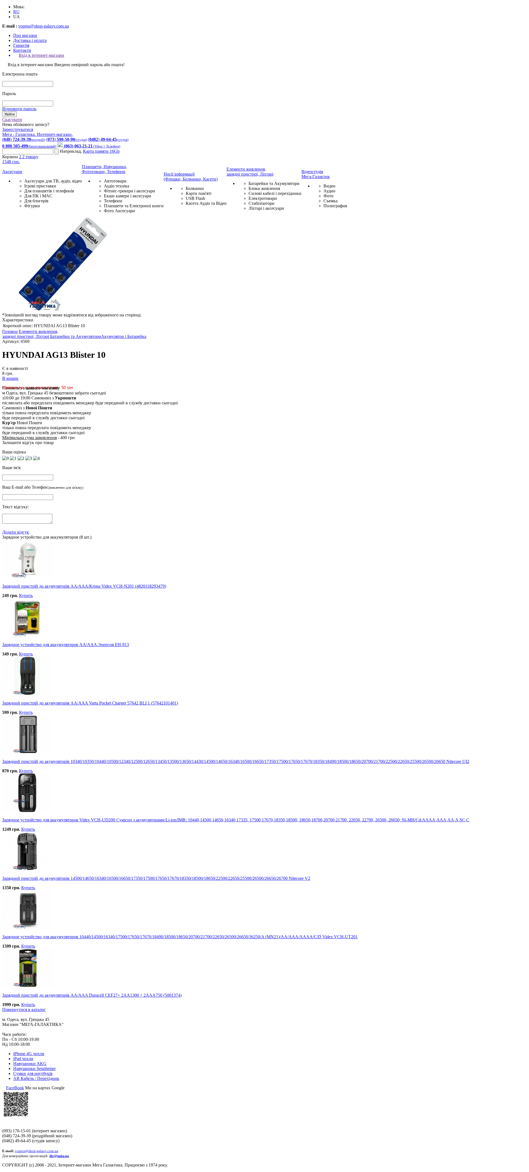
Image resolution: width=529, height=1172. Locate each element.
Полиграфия (335, 205)
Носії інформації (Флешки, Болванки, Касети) (191, 176)
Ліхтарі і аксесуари (266, 208)
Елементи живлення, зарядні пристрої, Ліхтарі (249, 171)
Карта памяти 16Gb (101, 151)
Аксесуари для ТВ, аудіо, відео (53, 181)
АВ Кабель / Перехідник (36, 1078)
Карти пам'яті (198, 193)
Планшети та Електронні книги (134, 205)
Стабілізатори (261, 203)
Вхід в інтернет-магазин (41, 55)
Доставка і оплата (30, 40)
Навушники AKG (30, 1063)
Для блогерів (36, 200)
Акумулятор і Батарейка (123, 336)
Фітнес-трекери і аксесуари (129, 191)
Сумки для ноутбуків (33, 1073)
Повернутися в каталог (24, 1009)
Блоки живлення (264, 188)
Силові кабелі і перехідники (275, 193)
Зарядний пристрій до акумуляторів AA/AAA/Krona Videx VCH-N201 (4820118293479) (84, 586)
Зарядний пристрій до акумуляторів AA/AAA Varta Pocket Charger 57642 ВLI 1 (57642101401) (90, 703)
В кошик (10, 378)
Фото (328, 195)
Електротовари (263, 198)
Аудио (329, 191)
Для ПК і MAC (38, 195)
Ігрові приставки (40, 186)
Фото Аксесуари (119, 210)
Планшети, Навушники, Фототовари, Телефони (104, 169)
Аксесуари (12, 171)
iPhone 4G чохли (28, 1053)
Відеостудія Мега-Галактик (315, 174)
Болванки (195, 188)
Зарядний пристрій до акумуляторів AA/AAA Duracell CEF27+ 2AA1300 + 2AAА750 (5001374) (92, 995)
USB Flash (195, 198)
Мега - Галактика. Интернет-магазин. (37, 134)
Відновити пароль (19, 108)
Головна (10, 331)
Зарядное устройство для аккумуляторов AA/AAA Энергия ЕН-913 (65, 644)
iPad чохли (23, 1058)
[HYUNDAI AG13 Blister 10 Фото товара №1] (63, 310)
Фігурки (32, 205)
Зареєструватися (17, 129)
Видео (329, 186)
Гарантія (21, 45)
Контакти (22, 50)
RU (16, 11)
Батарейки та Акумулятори (274, 183)
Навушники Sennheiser (34, 1068)
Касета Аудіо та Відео (206, 203)
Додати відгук (15, 532)
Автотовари (115, 181)
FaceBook (15, 1087)
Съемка (330, 200)
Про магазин (25, 35)
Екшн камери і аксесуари (127, 195)
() (23, 139)
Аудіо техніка (116, 186)
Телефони (113, 200)
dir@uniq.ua (59, 1156)
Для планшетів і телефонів (49, 191)
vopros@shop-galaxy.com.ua (43, 26)
